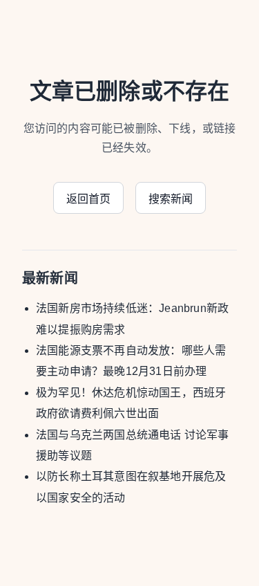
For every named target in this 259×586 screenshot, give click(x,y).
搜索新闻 (170, 199)
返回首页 (88, 199)
